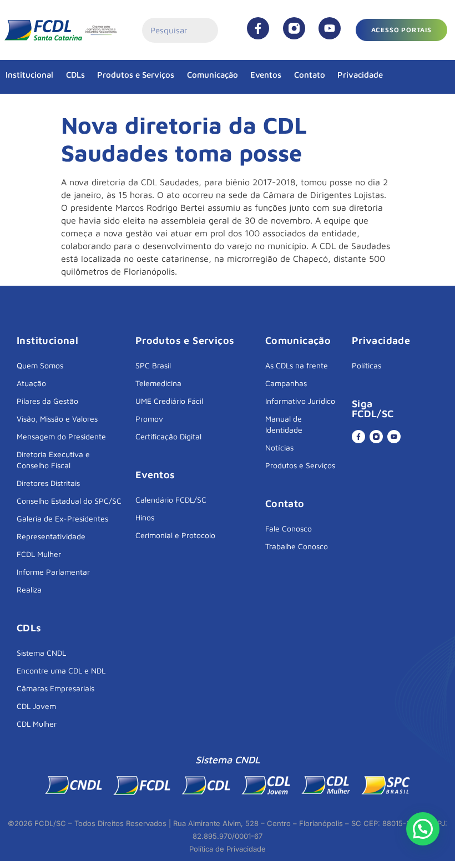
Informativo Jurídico (300, 401)
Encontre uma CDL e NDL (61, 670)
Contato (309, 74)
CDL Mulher (37, 723)
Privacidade (360, 74)
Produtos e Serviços (135, 74)
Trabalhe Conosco (296, 546)
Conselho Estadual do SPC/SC (69, 500)
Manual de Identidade (283, 424)
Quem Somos (40, 365)
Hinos (144, 517)
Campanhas (286, 383)
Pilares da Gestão (47, 401)
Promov (149, 418)
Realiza (29, 589)
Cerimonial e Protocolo (175, 535)
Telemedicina (158, 383)
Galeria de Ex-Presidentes (62, 518)
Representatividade (51, 536)
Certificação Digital (168, 436)
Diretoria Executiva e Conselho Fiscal (53, 459)
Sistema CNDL (41, 652)
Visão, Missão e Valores (57, 418)
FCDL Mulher (39, 554)
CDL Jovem (36, 706)
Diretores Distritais (48, 483)
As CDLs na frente (296, 365)
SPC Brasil (153, 365)
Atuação (31, 383)
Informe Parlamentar (53, 571)
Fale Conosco (288, 528)
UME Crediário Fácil (169, 401)
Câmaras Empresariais (55, 688)
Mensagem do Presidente (61, 436)
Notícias (279, 447)
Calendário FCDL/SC (170, 499)
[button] (422, 828)
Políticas (366, 365)
